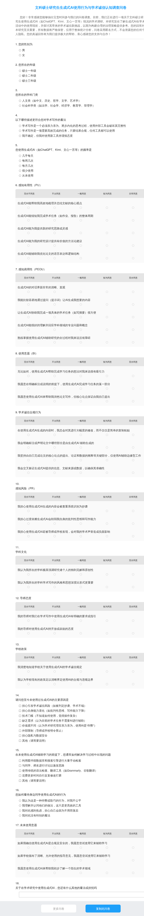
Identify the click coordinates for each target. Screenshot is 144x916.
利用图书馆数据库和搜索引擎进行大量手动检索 (51, 760)
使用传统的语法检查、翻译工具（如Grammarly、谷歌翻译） (60, 770)
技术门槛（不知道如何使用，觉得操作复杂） (50, 716)
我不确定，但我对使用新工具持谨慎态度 (47, 136)
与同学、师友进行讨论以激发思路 (43, 765)
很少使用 (27, 170)
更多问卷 (58, 909)
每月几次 (27, 166)
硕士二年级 (29, 75)
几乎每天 (27, 156)
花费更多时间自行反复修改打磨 (41, 775)
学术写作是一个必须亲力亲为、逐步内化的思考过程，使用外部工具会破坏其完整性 (74, 126)
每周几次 (27, 160)
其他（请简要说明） (34, 740)
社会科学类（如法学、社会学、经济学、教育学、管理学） (58, 105)
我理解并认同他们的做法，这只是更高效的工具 (51, 805)
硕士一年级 (29, 71)
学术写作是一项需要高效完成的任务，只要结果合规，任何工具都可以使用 (68, 130)
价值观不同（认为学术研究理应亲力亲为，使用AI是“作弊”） (59, 725)
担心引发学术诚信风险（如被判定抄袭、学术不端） (54, 706)
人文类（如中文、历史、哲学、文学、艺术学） (51, 101)
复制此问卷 (103, 909)
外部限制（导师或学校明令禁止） (43, 730)
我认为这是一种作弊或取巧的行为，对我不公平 (51, 800)
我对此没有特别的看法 (36, 815)
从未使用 (27, 175)
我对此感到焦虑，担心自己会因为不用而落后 (50, 810)
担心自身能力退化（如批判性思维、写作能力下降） (54, 710)
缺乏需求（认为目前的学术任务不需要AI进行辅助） (54, 720)
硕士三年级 (29, 81)
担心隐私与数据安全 (34, 735)
